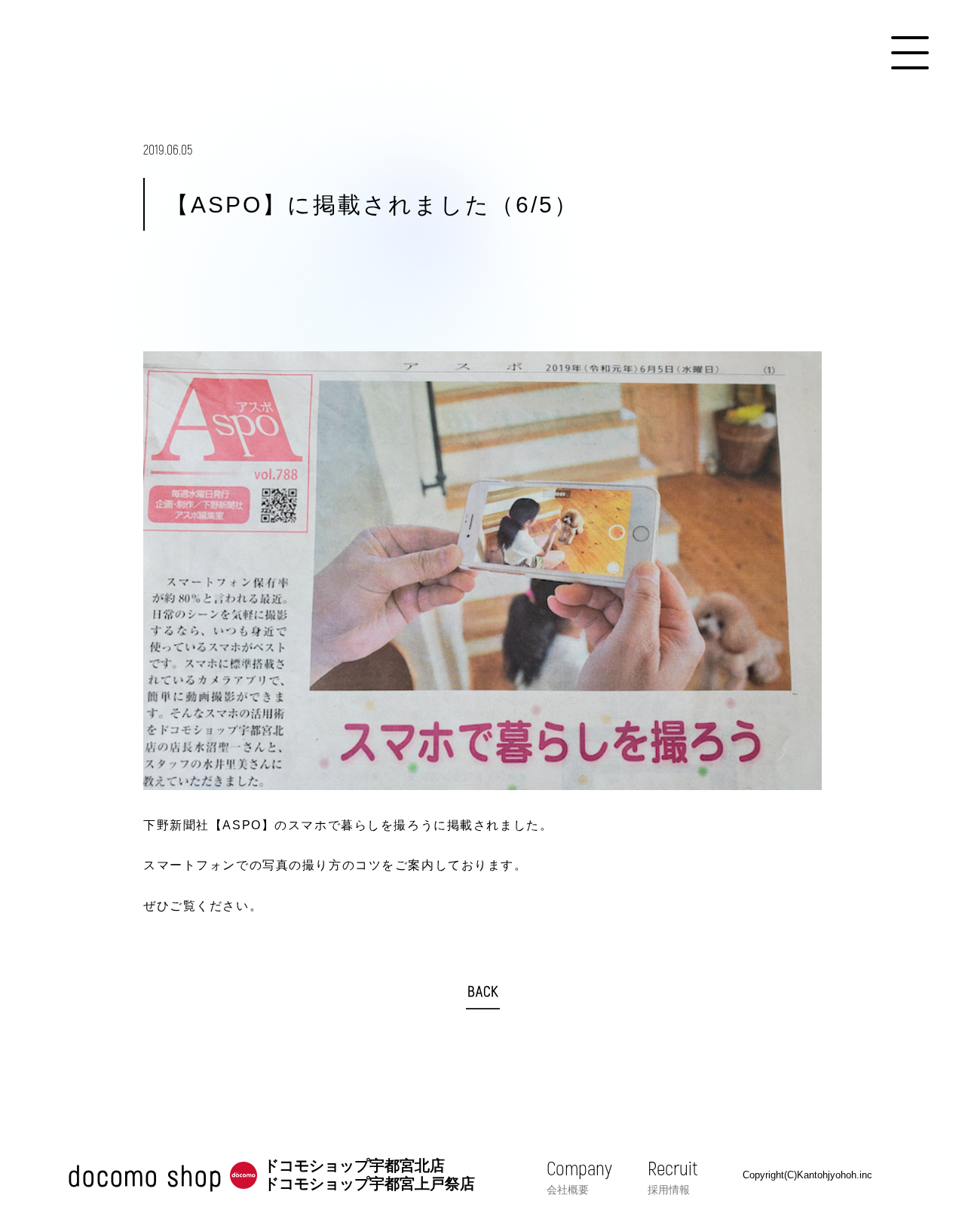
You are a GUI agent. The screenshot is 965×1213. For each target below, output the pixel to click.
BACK (482, 991)
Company (579, 1176)
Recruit (672, 1176)
